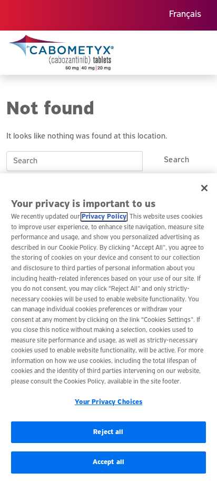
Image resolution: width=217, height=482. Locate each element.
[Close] (204, 188)
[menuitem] (185, 15)
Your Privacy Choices (109, 402)
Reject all (108, 432)
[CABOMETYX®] (61, 53)
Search (176, 160)
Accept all (108, 462)
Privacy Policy (104, 216)
